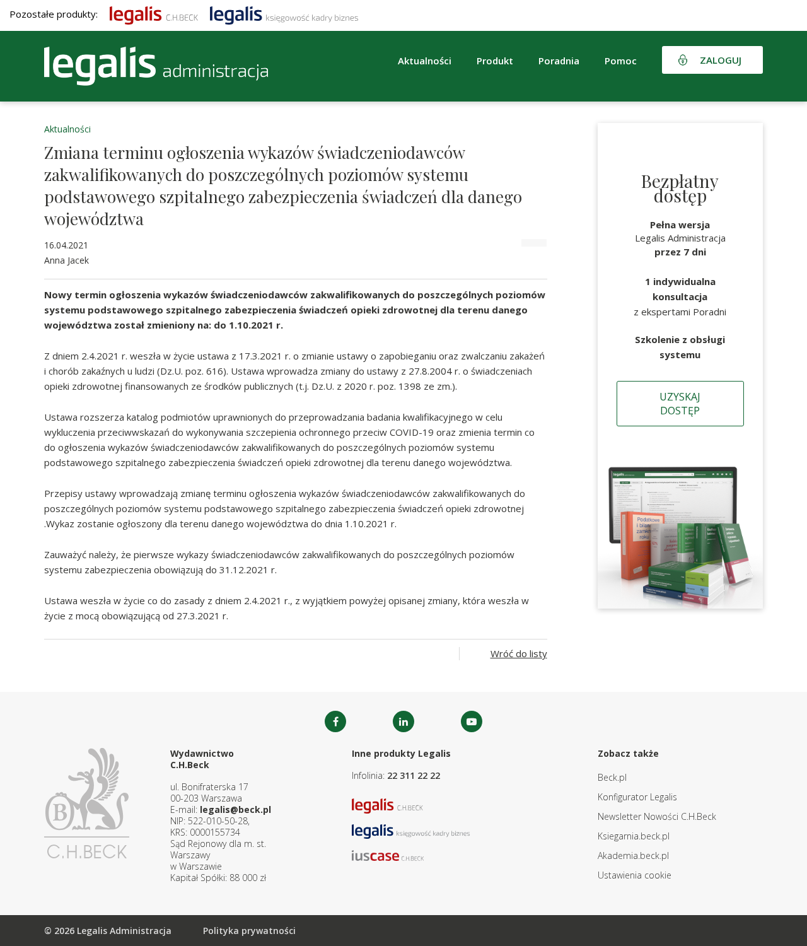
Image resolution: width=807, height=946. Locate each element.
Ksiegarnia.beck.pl (634, 836)
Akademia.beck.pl (633, 855)
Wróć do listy (519, 653)
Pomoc (621, 60)
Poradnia (558, 60)
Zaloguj (720, 60)
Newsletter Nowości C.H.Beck (657, 816)
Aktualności (67, 129)
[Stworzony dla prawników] (154, 14)
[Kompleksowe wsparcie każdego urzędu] (156, 66)
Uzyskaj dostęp (679, 404)
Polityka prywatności (249, 931)
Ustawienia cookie (634, 875)
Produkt (495, 60)
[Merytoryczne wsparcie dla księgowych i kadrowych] (284, 14)
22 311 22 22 (413, 775)
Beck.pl (612, 777)
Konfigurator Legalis (637, 797)
